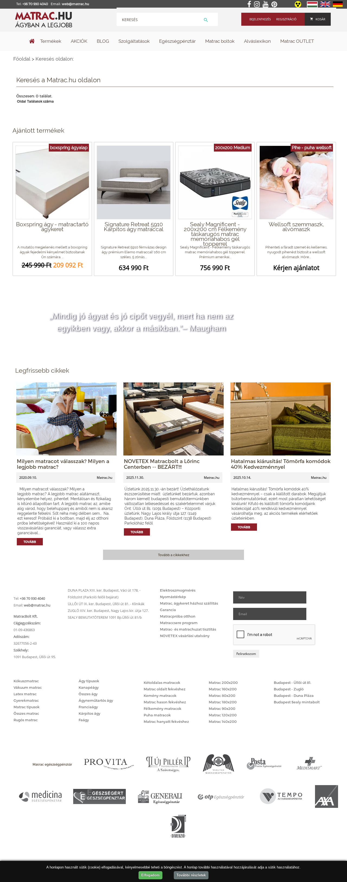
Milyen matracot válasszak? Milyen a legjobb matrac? (63, 464)
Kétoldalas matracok (162, 682)
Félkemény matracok (162, 708)
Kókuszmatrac (26, 681)
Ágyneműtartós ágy (96, 700)
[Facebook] (250, 4)
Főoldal (21, 59)
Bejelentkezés (260, 19)
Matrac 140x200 (223, 721)
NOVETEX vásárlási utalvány (185, 636)
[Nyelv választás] (312, 6)
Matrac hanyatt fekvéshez (166, 721)
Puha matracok (157, 715)
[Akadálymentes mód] (298, 6)
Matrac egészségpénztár (52, 764)
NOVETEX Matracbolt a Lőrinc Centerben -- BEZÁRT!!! (162, 464)
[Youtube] (267, 4)
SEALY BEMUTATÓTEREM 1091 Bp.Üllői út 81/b (105, 617)
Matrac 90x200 (222, 708)
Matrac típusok (27, 707)
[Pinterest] (275, 4)
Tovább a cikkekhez (173, 555)
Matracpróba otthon (177, 616)
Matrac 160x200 (223, 689)
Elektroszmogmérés (177, 590)
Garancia (168, 610)
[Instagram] (258, 4)
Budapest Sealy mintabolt (297, 702)
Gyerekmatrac (26, 700)
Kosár (320, 19)
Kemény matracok (160, 695)
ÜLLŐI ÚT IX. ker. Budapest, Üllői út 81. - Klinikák (106, 603)
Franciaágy (88, 707)
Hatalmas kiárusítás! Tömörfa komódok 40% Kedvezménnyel (280, 464)
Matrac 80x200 (222, 695)
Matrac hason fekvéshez (165, 702)
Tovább (30, 541)
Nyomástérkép (173, 597)
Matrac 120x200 (223, 715)
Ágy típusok (89, 681)
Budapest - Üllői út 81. (292, 682)
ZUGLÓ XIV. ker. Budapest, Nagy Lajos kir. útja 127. (108, 610)
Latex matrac (25, 694)
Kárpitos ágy (89, 713)
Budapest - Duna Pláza (294, 695)
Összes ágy (88, 694)
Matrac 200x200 (223, 682)
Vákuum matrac (28, 687)
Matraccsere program (179, 623)
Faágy (84, 720)
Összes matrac (26, 713)
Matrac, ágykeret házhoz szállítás (189, 603)
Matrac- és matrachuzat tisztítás (188, 629)
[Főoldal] (32, 42)
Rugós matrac (26, 720)
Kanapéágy (89, 687)
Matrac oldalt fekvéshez (164, 689)
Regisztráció (286, 19)
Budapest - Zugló (289, 689)
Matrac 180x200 (223, 702)
